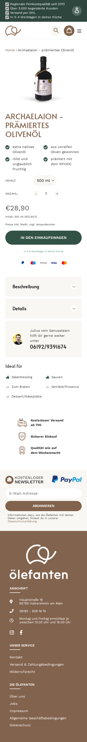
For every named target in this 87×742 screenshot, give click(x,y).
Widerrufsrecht (22, 672)
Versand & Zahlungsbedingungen (37, 664)
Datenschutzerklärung (22, 521)
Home (10, 50)
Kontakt (16, 657)
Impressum (19, 711)
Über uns (17, 696)
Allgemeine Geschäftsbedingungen (38, 718)
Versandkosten (45, 224)
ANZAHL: (11, 193)
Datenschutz (20, 725)
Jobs (13, 703)
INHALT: (10, 180)
